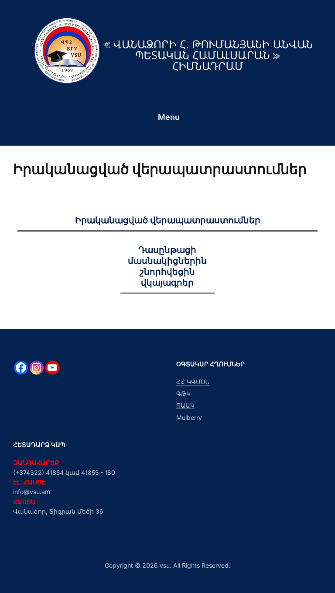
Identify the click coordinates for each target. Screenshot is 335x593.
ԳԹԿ (183, 393)
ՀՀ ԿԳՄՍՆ (192, 381)
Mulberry (189, 417)
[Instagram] (37, 368)
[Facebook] (21, 368)
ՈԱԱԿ (185, 405)
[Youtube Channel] (52, 368)
